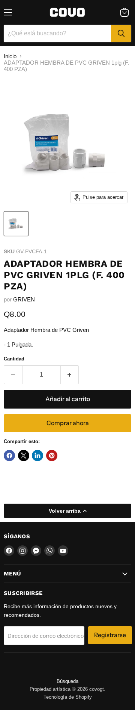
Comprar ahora (67, 423)
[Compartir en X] (23, 455)
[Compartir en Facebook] (9, 455)
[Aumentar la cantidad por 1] (70, 374)
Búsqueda (67, 681)
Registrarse (110, 635)
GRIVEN (24, 299)
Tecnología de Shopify (68, 697)
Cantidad (14, 359)
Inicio (10, 56)
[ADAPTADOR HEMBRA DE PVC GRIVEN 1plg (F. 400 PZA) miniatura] (16, 224)
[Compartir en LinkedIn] (37, 455)
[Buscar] (121, 33)
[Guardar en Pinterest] (51, 455)
